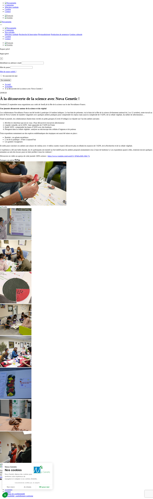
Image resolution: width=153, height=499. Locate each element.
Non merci (11, 487)
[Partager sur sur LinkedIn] (19, 160)
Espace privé (5, 49)
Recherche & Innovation (28, 34)
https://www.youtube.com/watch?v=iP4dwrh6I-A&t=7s (69, 156)
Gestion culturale (75, 34)
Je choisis (27, 487)
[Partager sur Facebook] (15, 160)
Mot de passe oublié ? (8, 72)
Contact (8, 12)
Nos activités (9, 32)
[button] (1, 24)
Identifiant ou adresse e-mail (10, 63)
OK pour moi (44, 487)
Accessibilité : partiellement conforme (19, 496)
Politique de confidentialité (15, 494)
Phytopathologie (44, 34)
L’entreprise (9, 5)
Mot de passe (5, 67)
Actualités (8, 87)
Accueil (8, 84)
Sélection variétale (12, 7)
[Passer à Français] (9, 16)
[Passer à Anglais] (9, 18)
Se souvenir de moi (9, 76)
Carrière (8, 9)
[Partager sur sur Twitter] (17, 160)
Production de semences (60, 34)
